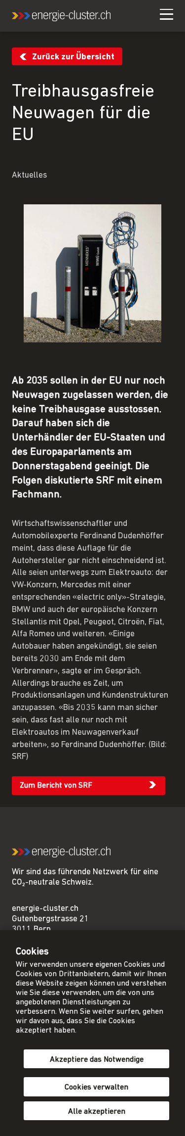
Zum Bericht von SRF (56, 786)
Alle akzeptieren (96, 1112)
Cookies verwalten (96, 1087)
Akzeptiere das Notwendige (97, 1060)
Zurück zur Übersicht (73, 57)
